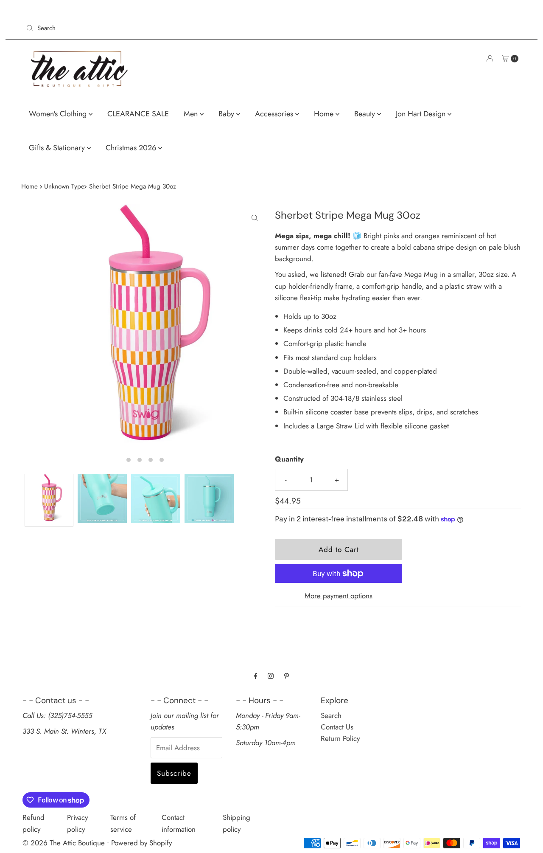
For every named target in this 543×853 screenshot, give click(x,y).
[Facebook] (256, 675)
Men (192, 113)
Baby (227, 113)
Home (325, 113)
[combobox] (145, 28)
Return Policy (340, 738)
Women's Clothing (59, 113)
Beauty (365, 113)
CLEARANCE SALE (138, 113)
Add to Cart (339, 549)
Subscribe (174, 773)
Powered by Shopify (141, 843)
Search (331, 715)
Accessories (275, 113)
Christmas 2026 (132, 147)
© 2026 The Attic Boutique (63, 843)
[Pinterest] (286, 675)
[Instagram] (271, 675)
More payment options (338, 596)
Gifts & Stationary (58, 147)
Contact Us (337, 727)
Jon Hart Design (422, 113)
